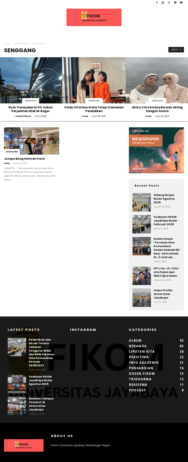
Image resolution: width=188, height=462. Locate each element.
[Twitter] (169, 2)
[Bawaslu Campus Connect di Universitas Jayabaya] (17, 406)
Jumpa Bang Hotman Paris (24, 159)
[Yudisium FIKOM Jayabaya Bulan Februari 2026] (142, 224)
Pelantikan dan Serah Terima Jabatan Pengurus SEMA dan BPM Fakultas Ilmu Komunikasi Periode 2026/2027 (41, 352)
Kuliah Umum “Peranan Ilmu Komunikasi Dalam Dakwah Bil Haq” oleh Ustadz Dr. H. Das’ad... (167, 248)
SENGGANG (30, 100)
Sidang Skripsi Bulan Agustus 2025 (164, 198)
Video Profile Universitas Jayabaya (163, 294)
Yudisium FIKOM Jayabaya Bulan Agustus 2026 (40, 380)
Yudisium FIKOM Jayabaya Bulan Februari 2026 (165, 220)
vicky (85, 116)
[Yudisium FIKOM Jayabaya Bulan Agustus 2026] (17, 384)
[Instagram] (163, 2)
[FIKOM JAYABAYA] (94, 17)
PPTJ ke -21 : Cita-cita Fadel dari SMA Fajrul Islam (166, 272)
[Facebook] (157, 2)
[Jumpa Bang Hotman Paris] (31, 141)
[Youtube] (181, 2)
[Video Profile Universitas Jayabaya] (142, 297)
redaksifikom (23, 116)
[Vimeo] (175, 2)
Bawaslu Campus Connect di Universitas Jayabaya (41, 404)
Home (7, 43)
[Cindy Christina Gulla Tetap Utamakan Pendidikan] (94, 87)
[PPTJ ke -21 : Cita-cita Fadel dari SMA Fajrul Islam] (142, 276)
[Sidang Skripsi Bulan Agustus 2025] (142, 202)
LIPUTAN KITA (21, 43)
